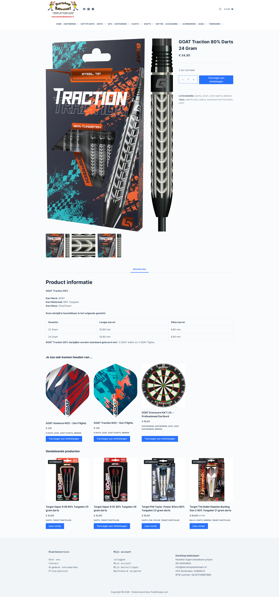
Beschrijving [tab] (139, 269)
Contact (54, 563)
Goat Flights (66, 433)
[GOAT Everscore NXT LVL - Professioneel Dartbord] (163, 385)
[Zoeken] (220, 9)
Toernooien (214, 24)
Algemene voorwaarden (63, 567)
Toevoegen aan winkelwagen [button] (64, 438)
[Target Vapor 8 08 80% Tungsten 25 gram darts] (67, 479)
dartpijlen (192, 100)
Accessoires (171, 24)
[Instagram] (93, 9)
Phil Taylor (154, 520)
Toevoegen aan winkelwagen (216, 79)
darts (202, 100)
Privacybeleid (58, 571)
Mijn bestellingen (126, 567)
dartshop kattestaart (220, 100)
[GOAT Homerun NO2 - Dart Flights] (67, 391)
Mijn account (122, 563)
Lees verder (55, 526)
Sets (110, 24)
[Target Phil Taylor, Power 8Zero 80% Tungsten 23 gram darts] (163, 479)
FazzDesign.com (159, 592)
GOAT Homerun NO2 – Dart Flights (66, 423)
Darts (100, 24)
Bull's (193, 520)
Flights (135, 24)
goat (181, 103)
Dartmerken (70, 24)
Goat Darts (215, 96)
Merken (227, 96)
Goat (205, 96)
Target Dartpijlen (62, 520)
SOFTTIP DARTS (88, 24)
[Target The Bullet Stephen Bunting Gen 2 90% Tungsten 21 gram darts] (211, 479)
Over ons (54, 559)
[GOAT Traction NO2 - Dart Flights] (115, 391)
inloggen (119, 559)
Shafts (147, 24)
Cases (201, 24)
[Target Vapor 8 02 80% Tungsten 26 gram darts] (115, 479)
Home (58, 24)
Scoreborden (189, 24)
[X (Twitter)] (88, 9)
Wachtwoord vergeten (127, 571)
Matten (159, 24)
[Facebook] (84, 9)
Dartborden (121, 24)
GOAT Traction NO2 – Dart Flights (113, 422)
